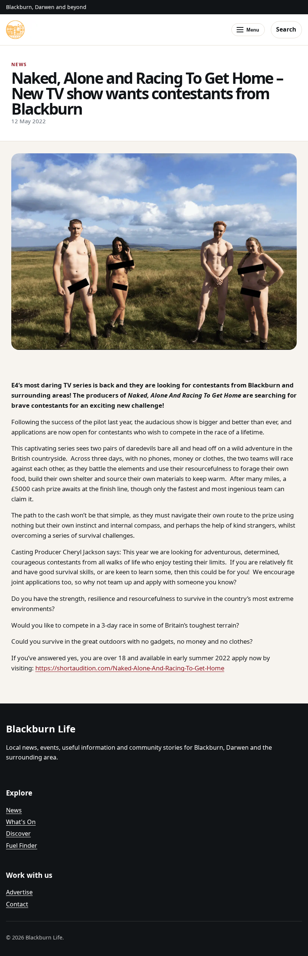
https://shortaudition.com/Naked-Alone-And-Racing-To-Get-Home (129, 668)
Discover (18, 833)
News (14, 810)
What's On (21, 822)
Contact (17, 904)
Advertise (19, 892)
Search (286, 29)
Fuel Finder (21, 845)
